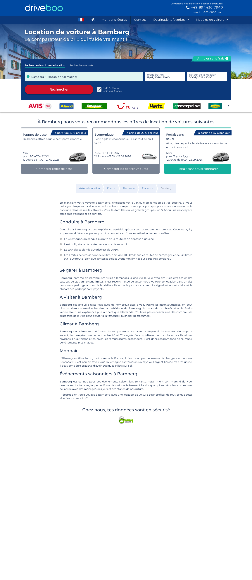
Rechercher (59, 89)
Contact (140, 19)
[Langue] (81, 20)
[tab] (45, 64)
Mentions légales (114, 19)
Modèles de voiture (210, 19)
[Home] (44, 8)
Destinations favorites (169, 19)
